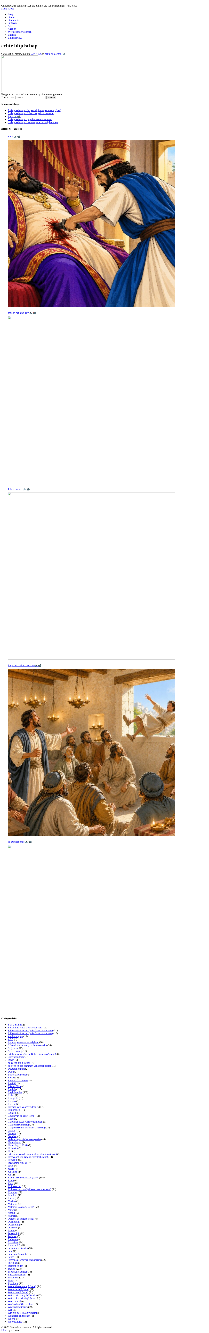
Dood (11, 1071)
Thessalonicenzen (17, 1274)
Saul (10, 1251)
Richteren (13, 1239)
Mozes (11, 1209)
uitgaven (12, 23)
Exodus (12, 1101)
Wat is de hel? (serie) (18, 1289)
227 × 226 (36, 53)
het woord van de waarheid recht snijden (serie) (32, 1154)
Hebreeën (13, 1148)
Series (11, 1257)
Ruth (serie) (14, 1245)
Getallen (12, 1136)
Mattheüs (12, 1204)
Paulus (11, 1230)
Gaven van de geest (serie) (21, 1115)
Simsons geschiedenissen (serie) (24, 1259)
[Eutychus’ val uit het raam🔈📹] (91, 752)
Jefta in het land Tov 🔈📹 (22, 312)
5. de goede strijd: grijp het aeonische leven (30, 119)
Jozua (11, 1180)
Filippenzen (14, 1109)
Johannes (12, 1171)
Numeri (12, 1215)
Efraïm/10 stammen (18, 1080)
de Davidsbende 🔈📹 (20, 841)
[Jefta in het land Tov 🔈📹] (91, 399)
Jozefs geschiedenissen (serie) (23, 1177)
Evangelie (13, 1098)
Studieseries (14, 20)
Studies (11, 17)
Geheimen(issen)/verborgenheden (25, 1121)
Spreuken (13, 1262)
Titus (10, 1280)
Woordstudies (15, 1321)
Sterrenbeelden (15, 1265)
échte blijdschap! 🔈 (55, 53)
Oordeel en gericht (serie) (21, 1218)
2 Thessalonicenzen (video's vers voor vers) (30, 1033)
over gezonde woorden (20, 31)
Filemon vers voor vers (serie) (23, 1107)
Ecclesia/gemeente (17, 1074)
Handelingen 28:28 (18, 1145)
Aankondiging (15, 1036)
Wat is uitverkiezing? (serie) (22, 1298)
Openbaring (14, 1221)
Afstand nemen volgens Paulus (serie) (27, 1045)
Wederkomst (14, 1301)
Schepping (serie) (17, 1254)
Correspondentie (16, 1057)
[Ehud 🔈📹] (91, 223)
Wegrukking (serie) (18, 1307)
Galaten (12, 1112)
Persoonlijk (13, 1233)
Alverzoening (15, 1051)
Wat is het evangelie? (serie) (22, 1295)
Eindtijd (12, 1083)
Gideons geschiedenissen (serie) (24, 1139)
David (11, 1059)
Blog (10, 14)
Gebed (11, 1118)
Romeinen (13, 1242)
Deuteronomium (16, 1068)
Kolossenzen (14, 1186)
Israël (10, 1165)
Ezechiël (12, 1104)
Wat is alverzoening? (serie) (22, 1286)
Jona (10, 1174)
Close (11, 8)
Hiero (4, 1330)
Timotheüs (13, 1277)
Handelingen (14, 1142)
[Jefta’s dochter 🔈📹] (91, 576)
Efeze (11, 1077)
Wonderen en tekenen (19, 1315)
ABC (10, 26)
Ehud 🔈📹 (14, 116)
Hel (10, 1151)
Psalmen (12, 1236)
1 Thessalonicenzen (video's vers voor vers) (30, 1030)
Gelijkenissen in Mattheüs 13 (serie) (26, 1127)
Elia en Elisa (14, 1086)
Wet (10, 1309)
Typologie (13, 1283)
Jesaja (11, 1168)
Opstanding (14, 1224)
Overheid (12, 1227)
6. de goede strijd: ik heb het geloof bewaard (31, 113)
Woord (11, 1318)
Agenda (12, 28)
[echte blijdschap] (19, 91)
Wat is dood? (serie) (18, 1292)
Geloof (11, 1130)
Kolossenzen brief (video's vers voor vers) (29, 1189)
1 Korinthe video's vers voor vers (25, 1027)
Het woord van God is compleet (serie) (28, 1157)
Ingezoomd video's (17, 1162)
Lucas (11, 1198)
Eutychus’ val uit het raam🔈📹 (24, 665)
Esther (11, 1095)
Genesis (12, 1133)
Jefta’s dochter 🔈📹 (19, 489)
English (12, 34)
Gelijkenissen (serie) (18, 1124)
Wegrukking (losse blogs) (21, 1304)
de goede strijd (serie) (19, 1062)
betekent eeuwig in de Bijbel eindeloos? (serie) (32, 1054)
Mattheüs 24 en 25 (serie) (21, 1207)
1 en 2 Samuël (15, 1024)
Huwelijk (12, 1159)
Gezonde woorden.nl (12, 2)
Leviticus (12, 1195)
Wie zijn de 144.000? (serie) (22, 1312)
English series (15, 37)
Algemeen (13, 1048)
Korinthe (12, 1192)
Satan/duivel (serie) (18, 1248)
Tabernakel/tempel (17, 1271)
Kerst (10, 1183)
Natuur (11, 1212)
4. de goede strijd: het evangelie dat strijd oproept (33, 122)
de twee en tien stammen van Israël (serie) (29, 1065)
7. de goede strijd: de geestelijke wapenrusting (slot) (34, 110)
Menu (4, 8)
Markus (12, 1201)
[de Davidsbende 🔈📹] (91, 928)
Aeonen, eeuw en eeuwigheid (23, 1042)
